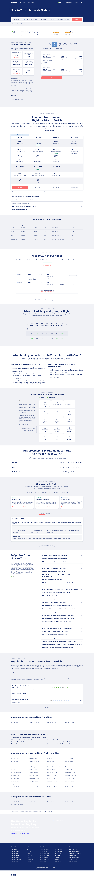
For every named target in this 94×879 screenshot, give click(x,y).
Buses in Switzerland (25, 811)
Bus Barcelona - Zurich (70, 775)
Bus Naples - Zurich (69, 781)
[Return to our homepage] (15, 2)
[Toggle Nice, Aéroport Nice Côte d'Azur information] (81, 700)
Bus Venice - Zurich (51, 784)
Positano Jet (58, 857)
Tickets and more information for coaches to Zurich (60, 744)
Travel (70, 847)
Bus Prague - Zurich (15, 781)
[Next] (80, 44)
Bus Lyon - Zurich (15, 784)
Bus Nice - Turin (14, 769)
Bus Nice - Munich (15, 764)
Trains (20, 2)
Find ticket (16, 57)
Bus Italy (28, 853)
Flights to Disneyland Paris (46, 855)
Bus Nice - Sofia (69, 769)
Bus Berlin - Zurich (51, 778)
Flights (28, 2)
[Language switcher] (60, 2)
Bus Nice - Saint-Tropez (34, 725)
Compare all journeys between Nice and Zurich (59, 742)
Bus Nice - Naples (15, 767)
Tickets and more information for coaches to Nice (23, 744)
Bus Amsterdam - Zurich (34, 787)
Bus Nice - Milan (14, 722)
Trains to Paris (14, 853)
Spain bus (28, 849)
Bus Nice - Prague (33, 764)
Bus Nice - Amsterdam (16, 772)
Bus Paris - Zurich (15, 775)
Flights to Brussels (44, 853)
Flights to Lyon (43, 851)
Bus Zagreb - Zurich (33, 781)
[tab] (47, 48)
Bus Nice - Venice (69, 767)
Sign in (81, 2)
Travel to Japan (73, 855)
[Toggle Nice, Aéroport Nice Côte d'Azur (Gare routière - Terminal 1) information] (81, 687)
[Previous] (28, 324)
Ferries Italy (57, 855)
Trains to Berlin (15, 857)
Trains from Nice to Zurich (54, 739)
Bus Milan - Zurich (51, 775)
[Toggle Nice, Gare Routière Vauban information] (81, 694)
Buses (24, 2)
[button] (44, 19)
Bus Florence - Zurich (52, 787)
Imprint (25, 875)
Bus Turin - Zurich (69, 784)
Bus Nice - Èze (50, 725)
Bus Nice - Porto (51, 769)
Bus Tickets (28, 847)
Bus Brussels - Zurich (70, 787)
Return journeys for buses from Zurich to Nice (22, 739)
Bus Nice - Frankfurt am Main (54, 767)
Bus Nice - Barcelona (34, 722)
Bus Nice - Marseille (51, 722)
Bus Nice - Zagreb (51, 764)
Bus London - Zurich (52, 772)
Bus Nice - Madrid (33, 758)
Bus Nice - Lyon (32, 767)
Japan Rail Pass (73, 849)
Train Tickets (14, 847)
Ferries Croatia (58, 851)
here (58, 299)
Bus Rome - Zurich (33, 775)
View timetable (16, 73)
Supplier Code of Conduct (52, 875)
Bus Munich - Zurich (70, 778)
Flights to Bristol (44, 857)
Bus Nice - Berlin (69, 761)
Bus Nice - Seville (33, 769)
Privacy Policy (40, 875)
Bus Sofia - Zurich (15, 787)
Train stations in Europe (75, 853)
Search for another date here (47, 291)
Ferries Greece (58, 849)
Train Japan (14, 849)
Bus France (28, 851)
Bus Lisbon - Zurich (15, 778)
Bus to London (29, 855)
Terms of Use (32, 875)
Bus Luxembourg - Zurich (17, 804)
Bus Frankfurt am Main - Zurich (36, 784)
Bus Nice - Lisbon (51, 761)
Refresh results (46, 265)
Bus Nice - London (15, 758)
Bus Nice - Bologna (69, 764)
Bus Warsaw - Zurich (34, 778)
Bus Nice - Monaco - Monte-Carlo (73, 725)
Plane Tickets (43, 847)
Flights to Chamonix (45, 849)
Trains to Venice (15, 855)
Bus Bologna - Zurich (52, 781)
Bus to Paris (29, 857)
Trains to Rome (15, 851)
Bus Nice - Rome (69, 758)
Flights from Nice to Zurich (17, 742)
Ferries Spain (58, 853)
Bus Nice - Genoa (15, 725)
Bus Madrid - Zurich (70, 772)
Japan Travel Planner (74, 851)
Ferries (32, 2)
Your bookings (69, 2)
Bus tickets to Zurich (36, 811)
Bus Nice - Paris (50, 758)
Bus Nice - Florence (69, 722)
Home (12, 811)
